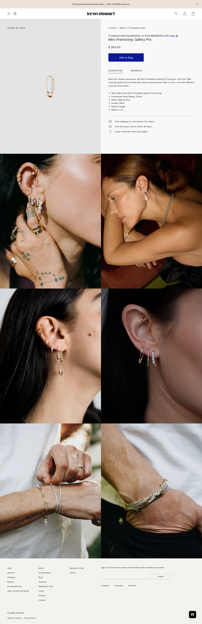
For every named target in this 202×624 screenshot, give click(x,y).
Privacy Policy (30, 618)
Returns (10, 582)
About (41, 568)
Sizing (41, 591)
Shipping (11, 577)
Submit (161, 576)
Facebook (119, 585)
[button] (197, 4)
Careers (42, 595)
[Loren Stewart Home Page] (101, 13)
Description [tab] (115, 70)
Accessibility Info (14, 586)
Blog (40, 577)
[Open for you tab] (192, 614)
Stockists (43, 582)
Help (9, 568)
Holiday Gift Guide (16, 28)
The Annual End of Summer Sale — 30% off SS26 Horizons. (101, 4)
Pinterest (132, 585)
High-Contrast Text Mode (18, 591)
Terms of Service (14, 618)
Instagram (105, 585)
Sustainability (44, 573)
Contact (42, 600)
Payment (11, 573)
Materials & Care (46, 586)
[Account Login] (184, 13)
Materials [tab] (136, 70)
